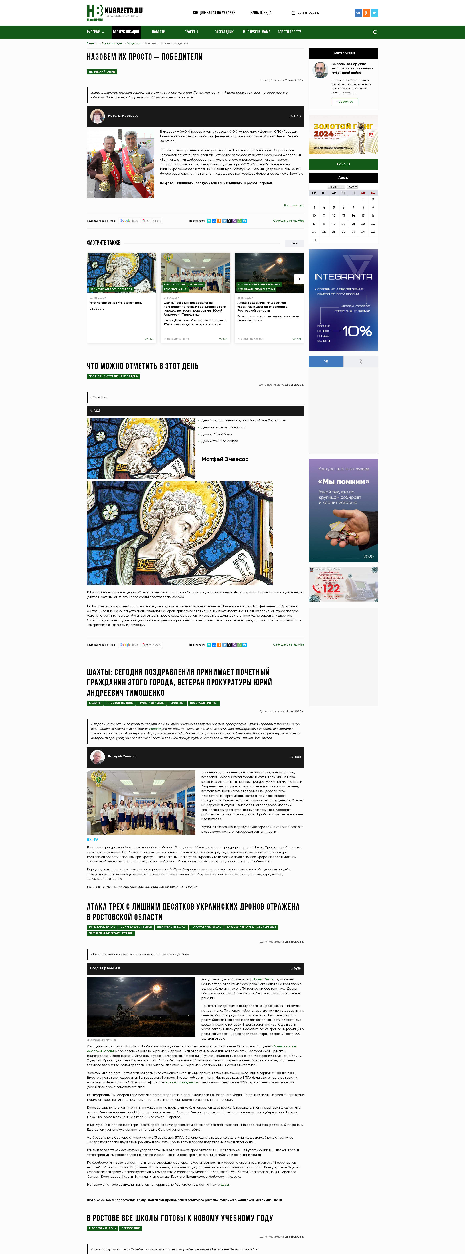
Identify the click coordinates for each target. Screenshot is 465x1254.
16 (373, 215)
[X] (229, 221)
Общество (133, 43)
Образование (130, 1228)
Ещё (295, 243)
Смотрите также (103, 243)
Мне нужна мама (256, 32)
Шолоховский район (206, 927)
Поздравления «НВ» (176, 289)
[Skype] (244, 221)
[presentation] (299, 279)
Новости (158, 32)
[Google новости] (129, 221)
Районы (343, 164)
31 (314, 240)
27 (343, 232)
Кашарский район (102, 927)
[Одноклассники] (366, 13)
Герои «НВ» (196, 284)
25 (324, 232)
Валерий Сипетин (178, 339)
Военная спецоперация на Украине (259, 284)
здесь (225, 1184)
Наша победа (261, 13)
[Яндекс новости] (152, 221)
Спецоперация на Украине (214, 13)
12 (333, 215)
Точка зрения (343, 53)
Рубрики (93, 32)
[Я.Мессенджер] (209, 221)
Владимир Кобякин (252, 339)
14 (353, 215)
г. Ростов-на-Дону (119, 703)
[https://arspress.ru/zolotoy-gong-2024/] (343, 134)
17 (314, 224)
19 (333, 224)
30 (373, 232)
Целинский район (102, 72)
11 (324, 215)
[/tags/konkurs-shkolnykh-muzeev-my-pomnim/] (343, 510)
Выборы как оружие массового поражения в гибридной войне (352, 68)
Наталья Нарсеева (123, 115)
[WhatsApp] (239, 221)
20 (343, 224)
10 (314, 215)
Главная (92, 43)
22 (363, 224)
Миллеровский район (136, 927)
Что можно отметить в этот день (111, 289)
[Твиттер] (374, 13)
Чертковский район (171, 927)
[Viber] (234, 221)
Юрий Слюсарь (265, 979)
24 (314, 232)
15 (363, 215)
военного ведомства (182, 1082)
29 (363, 232)
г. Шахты (95, 703)
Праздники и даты (175, 284)
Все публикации (126, 32)
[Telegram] (224, 221)
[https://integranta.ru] (343, 300)
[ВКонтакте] (358, 13)
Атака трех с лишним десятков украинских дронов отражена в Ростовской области (262, 306)
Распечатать (294, 205)
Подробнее (345, 101)
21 (353, 224)
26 (334, 232)
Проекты (191, 32)
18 (324, 224)
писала (155, 729)
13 (343, 215)
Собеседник (224, 32)
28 (353, 232)
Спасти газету (289, 32)
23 (373, 224)
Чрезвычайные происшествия (256, 289)
